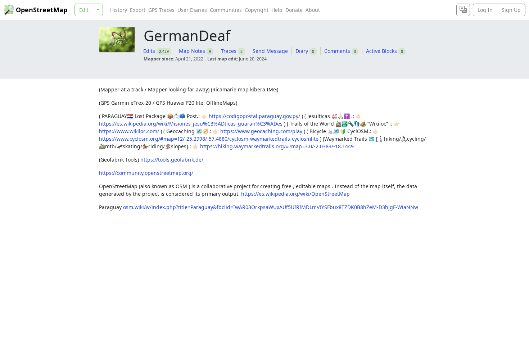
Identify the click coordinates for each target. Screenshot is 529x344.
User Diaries (192, 9)
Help (276, 9)
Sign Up (511, 9)
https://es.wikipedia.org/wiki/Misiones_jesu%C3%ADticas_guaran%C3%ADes (190, 123)
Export (137, 9)
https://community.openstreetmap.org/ (146, 172)
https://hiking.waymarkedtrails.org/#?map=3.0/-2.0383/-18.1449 (277, 146)
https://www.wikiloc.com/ (129, 131)
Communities (226, 9)
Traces (228, 50)
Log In (485, 9)
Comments (337, 50)
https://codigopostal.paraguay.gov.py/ (254, 116)
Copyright (256, 9)
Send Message (270, 50)
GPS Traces (161, 9)
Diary (301, 50)
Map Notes (192, 50)
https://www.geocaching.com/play (261, 131)
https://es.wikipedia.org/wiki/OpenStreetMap (295, 193)
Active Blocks (381, 50)
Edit (84, 9)
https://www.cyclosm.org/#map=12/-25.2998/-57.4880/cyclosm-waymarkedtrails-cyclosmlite (208, 138)
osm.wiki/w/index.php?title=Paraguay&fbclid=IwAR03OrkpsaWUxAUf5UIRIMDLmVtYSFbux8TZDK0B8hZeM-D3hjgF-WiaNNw (270, 207)
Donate (294, 9)
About (313, 9)
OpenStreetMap (41, 9)
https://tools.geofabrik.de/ (171, 159)
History (118, 9)
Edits (149, 50)
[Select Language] (463, 10)
